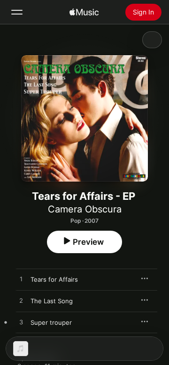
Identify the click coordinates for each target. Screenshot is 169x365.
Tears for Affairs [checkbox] (54, 279)
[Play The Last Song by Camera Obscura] (21, 301)
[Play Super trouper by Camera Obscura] (21, 322)
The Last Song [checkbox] (52, 301)
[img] (84, 12)
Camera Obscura (85, 209)
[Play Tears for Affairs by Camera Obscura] (21, 279)
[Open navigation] (17, 12)
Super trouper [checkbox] (51, 322)
